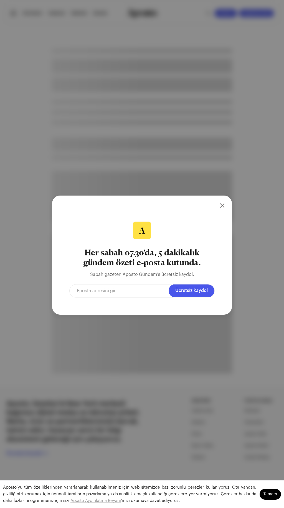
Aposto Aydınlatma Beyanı (95, 501)
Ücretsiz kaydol (191, 290)
